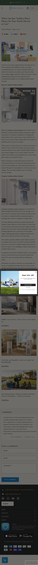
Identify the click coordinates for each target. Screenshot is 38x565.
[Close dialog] (36, 272)
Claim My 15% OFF (28, 284)
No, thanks (28, 287)
